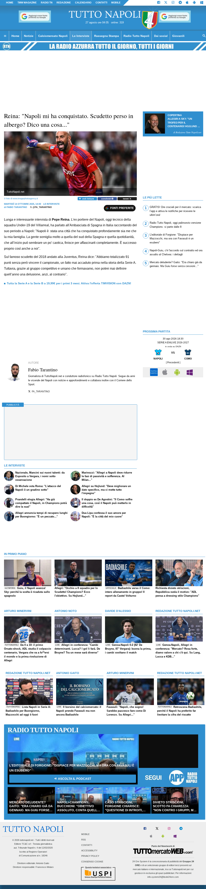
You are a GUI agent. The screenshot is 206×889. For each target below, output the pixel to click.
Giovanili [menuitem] (178, 35)
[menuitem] (5, 36)
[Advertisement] (173, 407)
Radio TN (47, 2)
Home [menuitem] (15, 35)
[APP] (154, 372)
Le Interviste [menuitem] (80, 35)
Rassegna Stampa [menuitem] (106, 35)
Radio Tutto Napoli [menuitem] (136, 35)
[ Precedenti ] (173, 362)
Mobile (85, 834)
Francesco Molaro (45, 867)
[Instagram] (173, 3)
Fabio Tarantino (17, 207)
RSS (83, 839)
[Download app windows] (201, 3)
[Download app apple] (187, 3)
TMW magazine (27, 2)
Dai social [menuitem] (161, 35)
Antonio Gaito (42, 863)
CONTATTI (101, 2)
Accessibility (89, 851)
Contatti (86, 845)
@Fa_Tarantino (42, 207)
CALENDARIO (83, 2)
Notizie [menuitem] (28, 35)
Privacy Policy (90, 856)
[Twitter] (166, 3)
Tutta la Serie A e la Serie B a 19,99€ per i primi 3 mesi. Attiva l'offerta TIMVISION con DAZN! (69, 283)
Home (9, 2)
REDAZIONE (64, 2)
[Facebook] (158, 3)
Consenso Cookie (92, 861)
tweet (126, 198)
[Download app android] (194, 3)
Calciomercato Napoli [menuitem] (53, 35)
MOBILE (116, 2)
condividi (106, 198)
